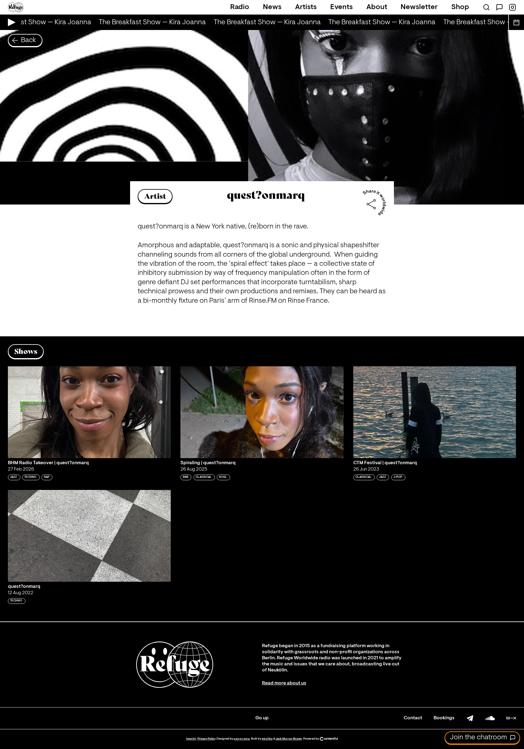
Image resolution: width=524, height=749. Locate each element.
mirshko (267, 738)
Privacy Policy (206, 738)
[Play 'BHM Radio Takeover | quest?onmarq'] (89, 412)
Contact (413, 718)
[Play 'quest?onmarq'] (89, 535)
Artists (306, 7)
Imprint (191, 738)
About (376, 7)
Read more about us (284, 683)
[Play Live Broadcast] (10, 22)
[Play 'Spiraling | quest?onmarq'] (262, 412)
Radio (239, 7)
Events (341, 7)
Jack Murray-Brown (289, 738)
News (272, 7)
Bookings (444, 718)
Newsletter (419, 7)
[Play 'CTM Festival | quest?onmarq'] (434, 412)
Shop (460, 7)
